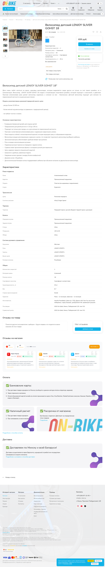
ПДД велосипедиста (40, 506)
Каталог (5, 496)
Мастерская (6, 498)
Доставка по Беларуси (9, 560)
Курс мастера (38, 504)
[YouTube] (81, 506)
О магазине (21, 496)
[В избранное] (93, 32)
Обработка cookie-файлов (23, 562)
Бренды (5, 506)
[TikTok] (85, 506)
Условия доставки (54, 498)
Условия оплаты (54, 496)
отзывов (24, 545)
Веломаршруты (38, 496)
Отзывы (20, 501)
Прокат (5, 501)
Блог (35, 516)
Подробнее (43, 420)
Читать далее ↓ (10, 367)
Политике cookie (67, 563)
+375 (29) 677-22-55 (72, 3)
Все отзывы (94, 346)
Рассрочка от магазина (56, 501)
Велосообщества (39, 498)
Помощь (52, 492)
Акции (5, 504)
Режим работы (6, 532)
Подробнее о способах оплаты (13, 433)
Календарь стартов (40, 509)
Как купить (21, 498)
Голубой (47, 41)
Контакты (21, 504)
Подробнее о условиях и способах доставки (20, 457)
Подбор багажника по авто (40, 512)
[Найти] (67, 9)
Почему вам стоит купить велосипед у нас (60, 79)
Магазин (21, 492)
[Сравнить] (97, 32)
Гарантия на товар (55, 504)
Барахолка (37, 501)
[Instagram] (78, 506)
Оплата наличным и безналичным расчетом (29, 560)
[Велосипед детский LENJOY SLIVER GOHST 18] (25, 40)
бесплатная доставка (84, 64)
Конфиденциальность (9, 562)
